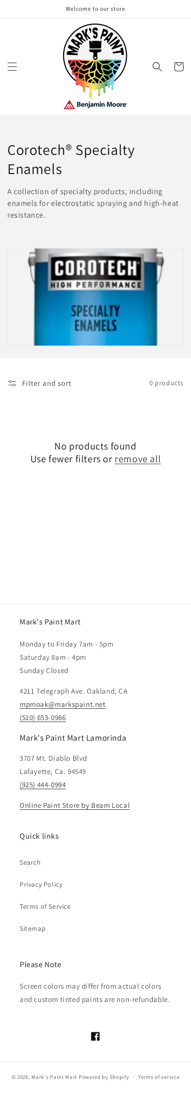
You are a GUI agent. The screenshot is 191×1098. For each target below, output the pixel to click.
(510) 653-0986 (43, 717)
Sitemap (33, 928)
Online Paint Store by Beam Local (75, 805)
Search (30, 862)
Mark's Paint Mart (54, 1076)
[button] (12, 66)
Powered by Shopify (104, 1076)
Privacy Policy (41, 884)
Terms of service (158, 1076)
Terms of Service (45, 906)
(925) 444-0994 (43, 784)
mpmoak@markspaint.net (63, 704)
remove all (138, 458)
